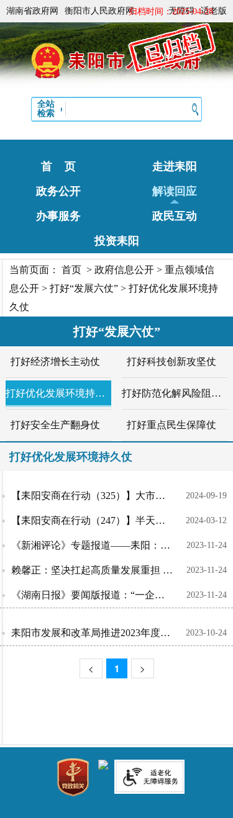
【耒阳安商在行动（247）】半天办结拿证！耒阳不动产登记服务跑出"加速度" (98, 520)
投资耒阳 (116, 241)
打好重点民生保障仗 (171, 425)
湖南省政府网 (32, 11)
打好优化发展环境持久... (55, 393)
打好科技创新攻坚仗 (171, 361)
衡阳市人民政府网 (99, 11)
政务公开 (58, 191)
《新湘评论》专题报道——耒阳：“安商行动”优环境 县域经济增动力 (98, 545)
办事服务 (58, 216)
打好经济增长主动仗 (55, 361)
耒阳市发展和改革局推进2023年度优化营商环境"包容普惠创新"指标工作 (98, 632)
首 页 (58, 166)
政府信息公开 (124, 269)
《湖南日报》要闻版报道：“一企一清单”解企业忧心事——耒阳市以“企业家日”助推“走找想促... (98, 595)
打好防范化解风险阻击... (171, 393)
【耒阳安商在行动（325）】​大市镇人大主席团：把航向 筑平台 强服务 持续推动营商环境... (98, 495)
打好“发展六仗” (84, 288)
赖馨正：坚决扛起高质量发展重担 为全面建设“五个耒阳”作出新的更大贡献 (98, 570)
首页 (71, 269)
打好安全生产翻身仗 (55, 425)
